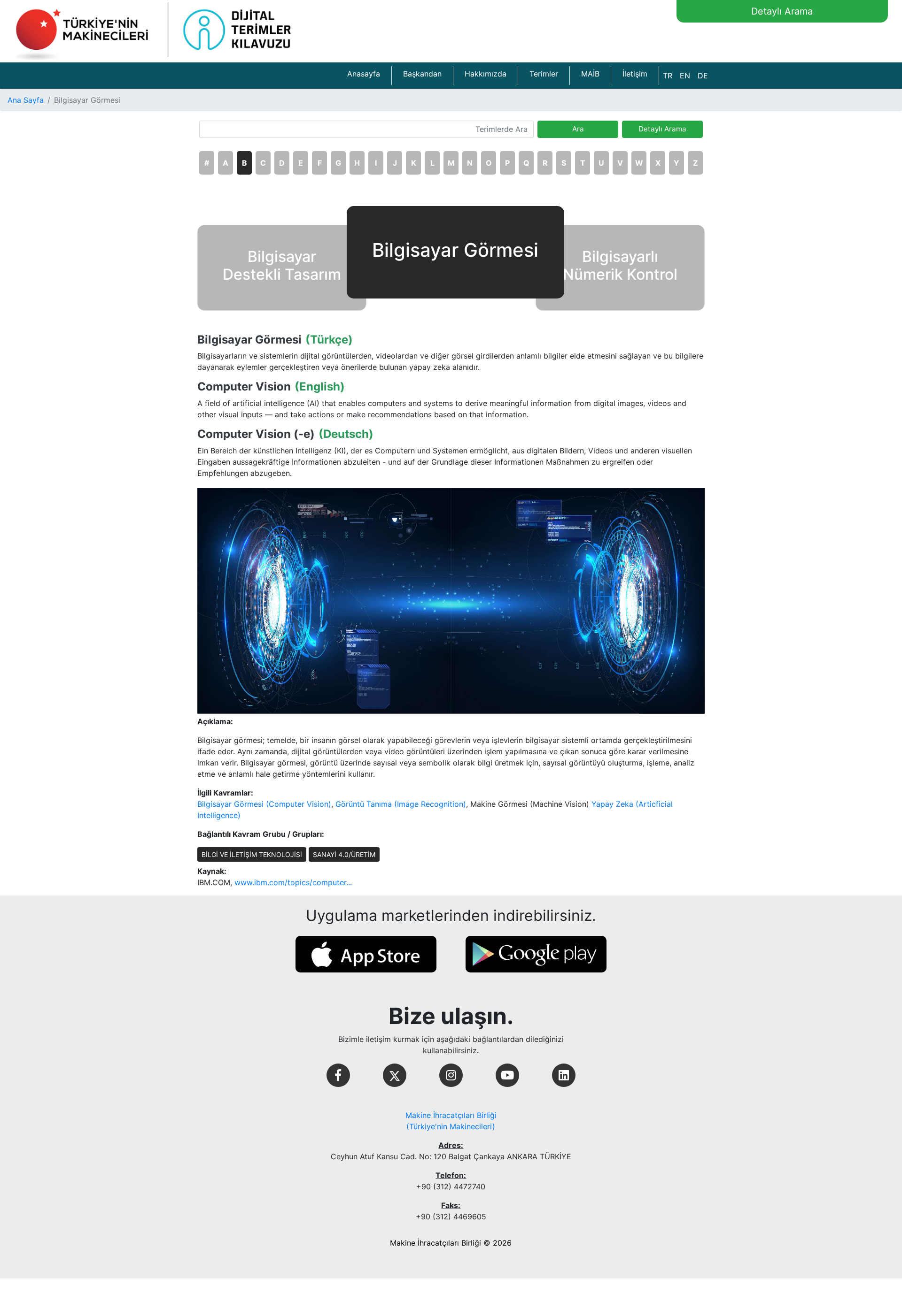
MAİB (590, 73)
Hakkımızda (485, 73)
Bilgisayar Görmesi (249, 339)
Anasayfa (363, 73)
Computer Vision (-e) (256, 434)
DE (703, 75)
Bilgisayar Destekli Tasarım (282, 265)
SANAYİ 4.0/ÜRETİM (344, 854)
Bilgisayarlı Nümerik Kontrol (620, 265)
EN (685, 75)
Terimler (543, 73)
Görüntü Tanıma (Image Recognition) (400, 804)
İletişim (634, 73)
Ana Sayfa (26, 100)
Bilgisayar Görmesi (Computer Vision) (264, 804)
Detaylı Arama (782, 11)
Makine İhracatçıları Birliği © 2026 (451, 1242)
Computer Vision (244, 386)
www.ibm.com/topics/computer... (293, 882)
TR (667, 75)
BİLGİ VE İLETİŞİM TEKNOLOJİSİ (252, 854)
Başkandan (422, 73)
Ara (578, 128)
